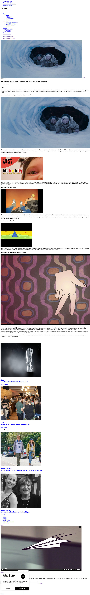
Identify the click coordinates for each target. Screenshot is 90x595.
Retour (83, 77)
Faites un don (6, 522)
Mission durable (6, 520)
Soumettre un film (7, 34)
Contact (4, 517)
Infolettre (5, 518)
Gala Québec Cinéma (7, 1)
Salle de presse (6, 519)
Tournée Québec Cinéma (8, 2)
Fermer (2, 525)
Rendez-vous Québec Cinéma (9, 4)
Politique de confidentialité (8, 521)
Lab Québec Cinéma (7, 5)
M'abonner (40, 583)
